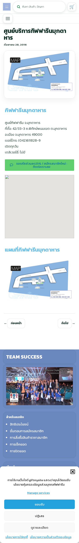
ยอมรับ (39, 504)
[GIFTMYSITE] (7, 7)
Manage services (38, 493)
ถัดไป (64, 323)
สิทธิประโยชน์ (19, 424)
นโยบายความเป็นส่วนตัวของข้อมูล (50, 537)
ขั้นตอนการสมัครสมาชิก (27, 430)
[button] (73, 472)
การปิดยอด (18, 451)
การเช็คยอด (18, 444)
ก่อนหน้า (16, 323)
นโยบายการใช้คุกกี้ (16, 537)
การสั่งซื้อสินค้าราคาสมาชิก (28, 437)
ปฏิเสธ (39, 515)
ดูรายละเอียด (39, 527)
